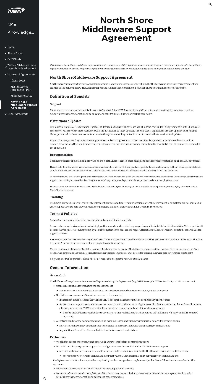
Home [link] (11, 47)
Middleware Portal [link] (18, 114)
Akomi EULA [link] (18, 80)
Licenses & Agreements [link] (21, 74)
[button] (210, 4)
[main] (126, 29)
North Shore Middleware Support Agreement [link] (24, 104)
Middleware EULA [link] (21, 95)
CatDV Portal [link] (15, 59)
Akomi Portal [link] (15, 53)
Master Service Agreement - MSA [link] (21, 88)
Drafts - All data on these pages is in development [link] (22, 67)
